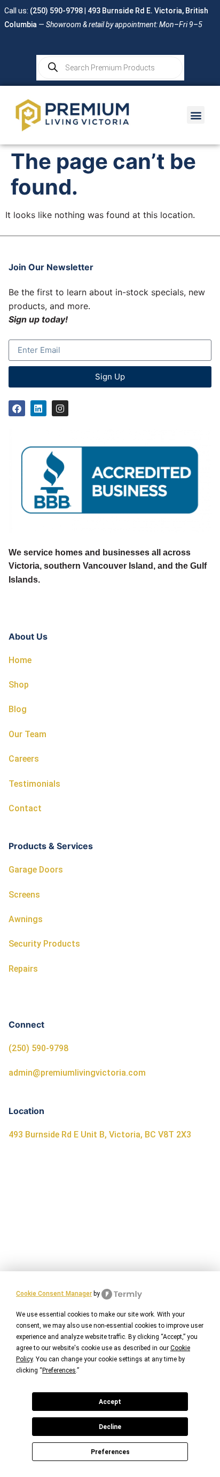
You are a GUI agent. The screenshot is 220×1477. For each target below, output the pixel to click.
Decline (110, 1427)
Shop (19, 685)
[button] (196, 115)
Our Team (27, 734)
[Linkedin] (38, 408)
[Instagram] (60, 408)
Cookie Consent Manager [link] (54, 1293)
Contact (25, 808)
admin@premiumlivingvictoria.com (77, 1073)
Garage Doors (36, 870)
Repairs (23, 969)
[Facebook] (17, 408)
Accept (110, 1402)
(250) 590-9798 (56, 10)
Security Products (44, 944)
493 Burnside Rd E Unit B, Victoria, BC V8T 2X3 (100, 1134)
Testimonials (34, 784)
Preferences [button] (59, 1370)
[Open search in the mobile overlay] (110, 67)
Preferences (110, 1452)
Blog (18, 709)
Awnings (26, 919)
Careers (24, 759)
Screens (24, 895)
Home (20, 660)
